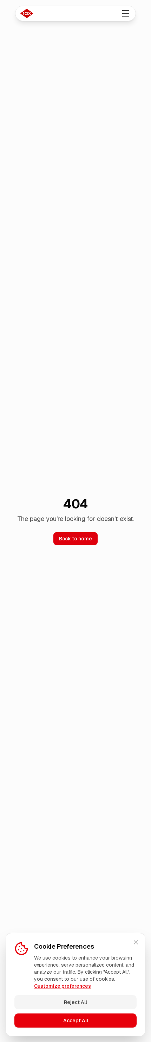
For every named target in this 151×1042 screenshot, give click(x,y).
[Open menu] (125, 13)
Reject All (75, 1002)
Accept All (75, 1020)
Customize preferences (62, 986)
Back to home (75, 538)
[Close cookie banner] (135, 942)
